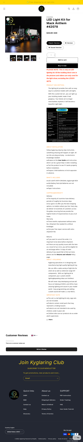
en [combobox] (34, 335)
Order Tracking (65, 400)
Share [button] (51, 320)
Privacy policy (52, 439)
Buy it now (62, 66)
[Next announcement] (79, 2)
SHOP (25, 396)
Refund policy (42, 439)
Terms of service (62, 439)
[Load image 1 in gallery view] (13, 58)
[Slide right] (39, 58)
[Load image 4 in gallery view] (33, 58)
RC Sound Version (55, 48)
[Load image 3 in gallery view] (27, 58)
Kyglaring (22, 439)
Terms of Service (47, 414)
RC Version (69, 43)
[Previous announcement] (4, 2)
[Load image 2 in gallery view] (20, 58)
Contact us (27, 405)
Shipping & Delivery (48, 400)
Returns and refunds (64, 254)
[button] (4, 9)
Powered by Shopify (31, 439)
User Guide (62, 160)
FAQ (61, 405)
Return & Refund (47, 405)
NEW (25, 400)
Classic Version (54, 43)
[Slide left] (7, 58)
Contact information (72, 441)
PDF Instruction (65, 396)
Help (24, 409)
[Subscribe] (57, 378)
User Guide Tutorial (67, 409)
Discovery (26, 414)
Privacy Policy (46, 409)
